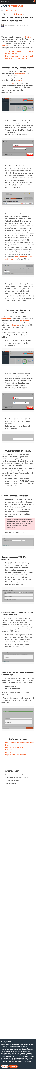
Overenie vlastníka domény (12, 780)
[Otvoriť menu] (3, 10)
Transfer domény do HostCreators (14, 775)
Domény (13, 10)
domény (19, 80)
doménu (28, 37)
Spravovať (5, 1066)
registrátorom (20, 74)
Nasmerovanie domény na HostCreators (16, 777)
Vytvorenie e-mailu (12, 750)
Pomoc (7, 10)
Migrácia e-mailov (11, 752)
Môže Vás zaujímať (10, 783)
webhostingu (6, 45)
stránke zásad (8, 1056)
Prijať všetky (13, 1066)
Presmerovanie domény (14, 747)
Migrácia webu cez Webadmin (16, 755)
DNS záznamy (24, 321)
